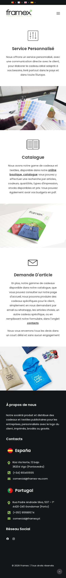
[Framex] (19, 13)
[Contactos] (32, 39)
